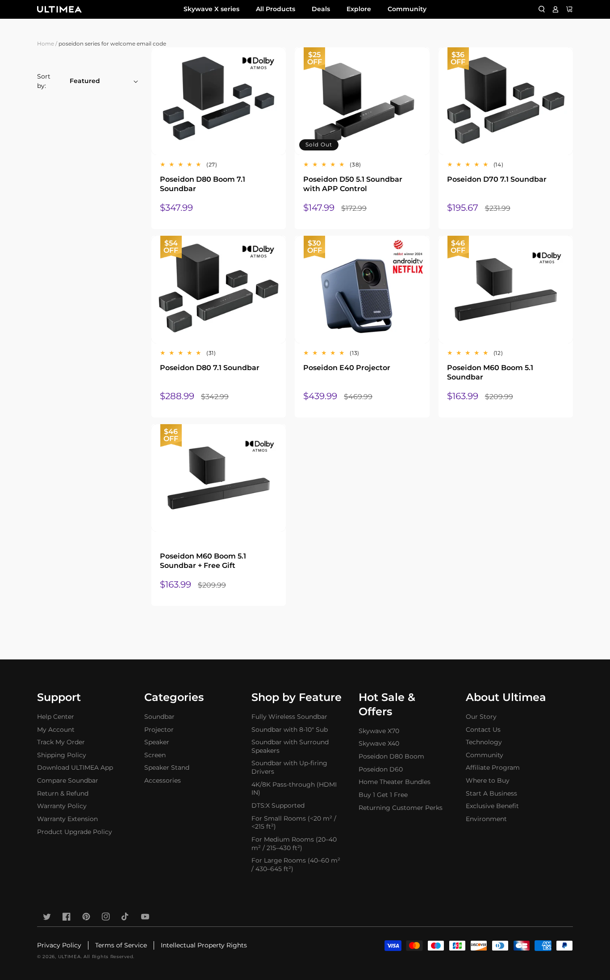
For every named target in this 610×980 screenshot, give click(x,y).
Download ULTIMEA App (75, 767)
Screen (155, 755)
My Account (56, 730)
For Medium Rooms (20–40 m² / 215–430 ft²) (294, 843)
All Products (275, 9)
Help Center (55, 717)
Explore (359, 9)
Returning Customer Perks (401, 808)
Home (45, 43)
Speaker (156, 742)
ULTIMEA (69, 956)
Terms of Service (121, 945)
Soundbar (159, 717)
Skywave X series (211, 9)
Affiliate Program (493, 767)
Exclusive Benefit (492, 806)
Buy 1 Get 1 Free (383, 795)
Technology (484, 742)
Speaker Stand (166, 767)
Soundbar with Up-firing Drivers (289, 767)
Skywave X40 (379, 743)
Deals (321, 9)
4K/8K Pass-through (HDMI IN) (294, 788)
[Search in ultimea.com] (541, 9)
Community (407, 9)
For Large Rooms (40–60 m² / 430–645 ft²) (295, 864)
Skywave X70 (379, 731)
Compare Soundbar (67, 780)
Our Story (481, 717)
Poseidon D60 (381, 769)
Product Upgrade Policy (74, 832)
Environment (486, 819)
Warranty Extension (67, 819)
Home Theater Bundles (394, 782)
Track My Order (61, 742)
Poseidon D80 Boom (391, 756)
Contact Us (483, 730)
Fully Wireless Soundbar (289, 717)
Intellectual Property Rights (204, 945)
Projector (159, 730)
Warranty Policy (62, 806)
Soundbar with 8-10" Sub (289, 730)
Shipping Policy (61, 755)
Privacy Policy (59, 945)
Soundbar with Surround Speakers (290, 746)
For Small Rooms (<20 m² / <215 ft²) (293, 822)
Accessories (162, 780)
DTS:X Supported (278, 805)
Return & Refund (62, 793)
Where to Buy (488, 780)
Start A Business (491, 793)
